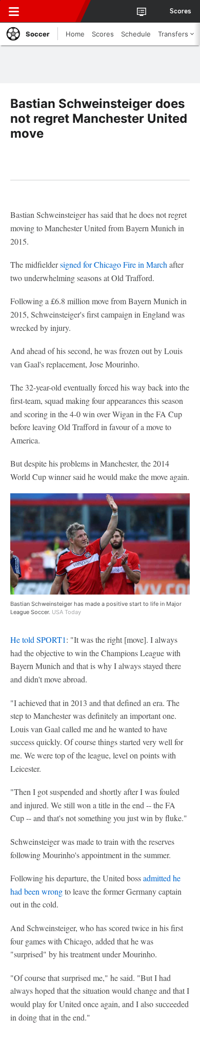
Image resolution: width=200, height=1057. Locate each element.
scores (180, 11)
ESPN (54, 11)
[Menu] (14, 11)
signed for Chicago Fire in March (113, 264)
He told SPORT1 (38, 639)
